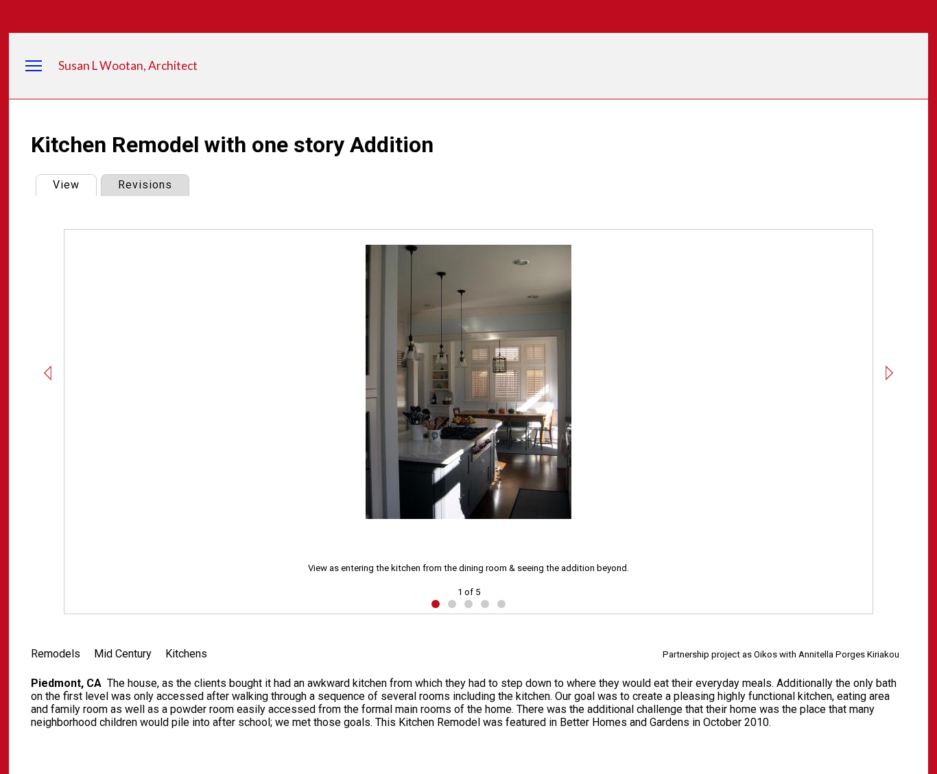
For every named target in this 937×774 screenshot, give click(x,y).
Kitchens (186, 653)
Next (889, 372)
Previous (48, 372)
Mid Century (123, 653)
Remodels (55, 653)
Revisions (145, 184)
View (74, 184)
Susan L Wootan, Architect (128, 65)
